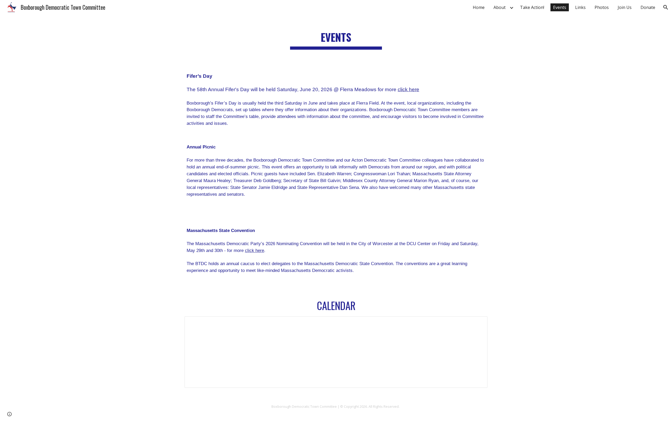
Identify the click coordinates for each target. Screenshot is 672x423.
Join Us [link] (625, 7)
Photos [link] (602, 7)
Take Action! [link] (532, 7)
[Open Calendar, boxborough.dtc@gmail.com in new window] (477, 323)
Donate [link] (647, 7)
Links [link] (580, 7)
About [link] (500, 7)
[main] (336, 37)
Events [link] (559, 7)
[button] (665, 7)
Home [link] (479, 7)
